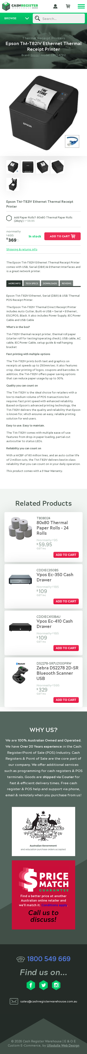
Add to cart (60, 236)
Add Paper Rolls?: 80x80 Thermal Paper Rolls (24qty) (43, 219)
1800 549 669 (49, 959)
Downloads (50, 283)
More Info (14, 283)
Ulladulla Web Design (63, 1045)
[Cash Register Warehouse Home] (20, 6)
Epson (35, 55)
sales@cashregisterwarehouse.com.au (48, 1001)
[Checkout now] (68, 6)
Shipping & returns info (21, 249)
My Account (55, 6)
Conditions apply (54, 905)
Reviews (66, 283)
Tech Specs (32, 283)
